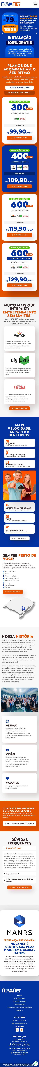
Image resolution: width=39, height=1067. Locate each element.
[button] (35, 3)
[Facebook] (21, 1030)
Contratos (18, 1010)
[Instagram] (17, 1030)
